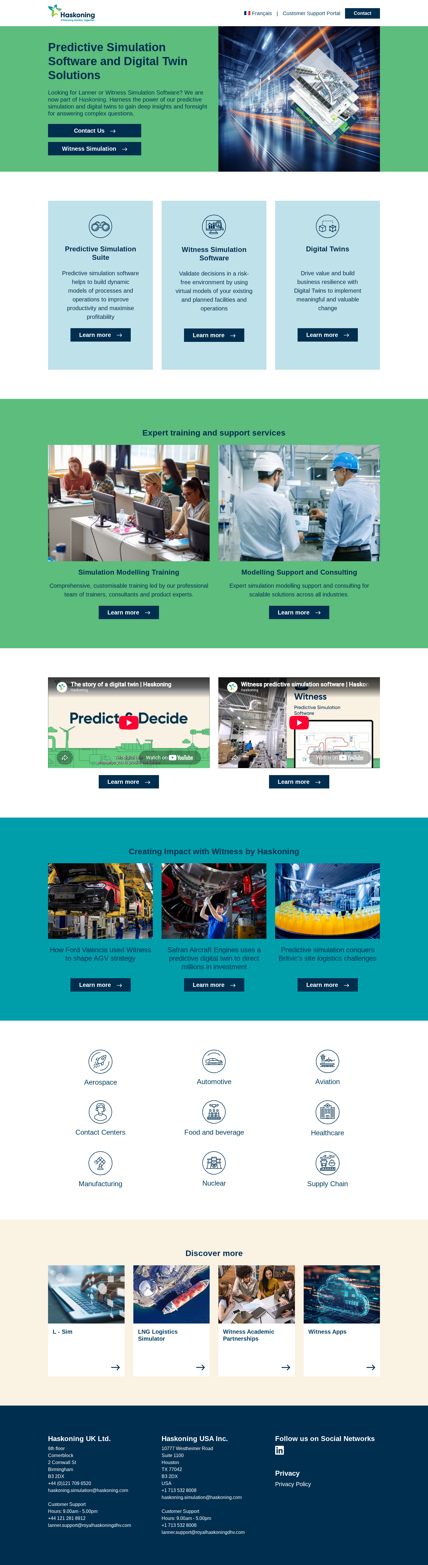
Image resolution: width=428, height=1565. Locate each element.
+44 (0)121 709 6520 (69, 1483)
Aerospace (100, 1082)
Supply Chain (327, 1184)
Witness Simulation (89, 148)
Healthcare (327, 1133)
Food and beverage (214, 1132)
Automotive (214, 1082)
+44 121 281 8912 (67, 1518)
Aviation (327, 1082)
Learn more (95, 335)
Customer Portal (311, 13)
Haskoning (92, 99)
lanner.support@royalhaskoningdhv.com (89, 1525)
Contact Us (89, 130)
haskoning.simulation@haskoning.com (88, 1490)
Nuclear (214, 1183)
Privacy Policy (293, 1484)
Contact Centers (100, 1132)
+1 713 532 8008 (179, 1490)
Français (262, 13)
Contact (362, 13)
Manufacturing (100, 1184)
